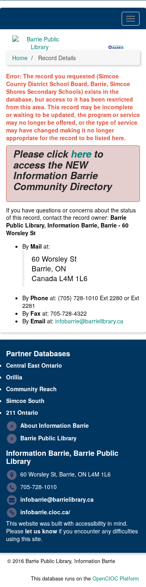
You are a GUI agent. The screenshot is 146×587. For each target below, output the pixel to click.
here (81, 153)
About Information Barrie (54, 425)
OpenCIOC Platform (115, 578)
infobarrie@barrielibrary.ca (89, 321)
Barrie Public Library (48, 438)
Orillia (14, 377)
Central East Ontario (34, 365)
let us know (41, 531)
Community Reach (31, 389)
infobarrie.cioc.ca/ (45, 512)
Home (20, 58)
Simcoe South (25, 400)
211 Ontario (22, 412)
